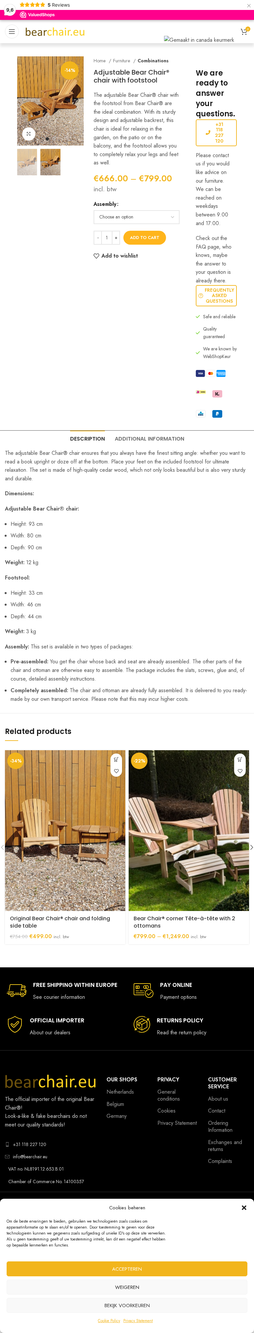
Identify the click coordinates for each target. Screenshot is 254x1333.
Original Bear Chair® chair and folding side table (60, 922)
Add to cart (144, 237)
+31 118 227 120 (219, 132)
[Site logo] (55, 31)
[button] (244, 1207)
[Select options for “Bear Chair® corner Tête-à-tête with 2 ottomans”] (240, 759)
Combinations (153, 60)
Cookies (166, 1111)
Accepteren (127, 1269)
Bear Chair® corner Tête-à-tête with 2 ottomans (184, 922)
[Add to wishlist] (116, 771)
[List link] (51, 1144)
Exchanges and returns (225, 1145)
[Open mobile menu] (12, 31)
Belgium (115, 1104)
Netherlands (120, 1092)
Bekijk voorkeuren (127, 1305)
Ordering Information (220, 1126)
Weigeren (127, 1287)
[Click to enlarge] (28, 134)
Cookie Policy (109, 1321)
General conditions (168, 1095)
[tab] (87, 438)
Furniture (122, 60)
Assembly (105, 204)
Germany (116, 1116)
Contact (216, 1111)
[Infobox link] (62, 991)
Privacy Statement (138, 1321)
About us (218, 1099)
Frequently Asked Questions (219, 296)
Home (100, 60)
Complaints (220, 1161)
